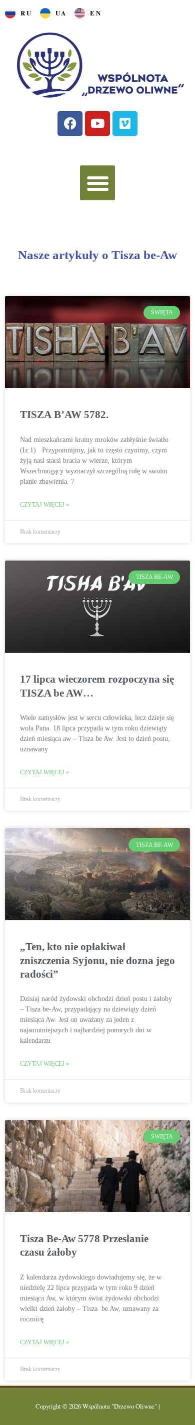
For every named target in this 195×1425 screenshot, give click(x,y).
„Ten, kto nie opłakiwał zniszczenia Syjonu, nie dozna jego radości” (97, 960)
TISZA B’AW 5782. (64, 415)
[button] (98, 183)
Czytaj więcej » (44, 504)
